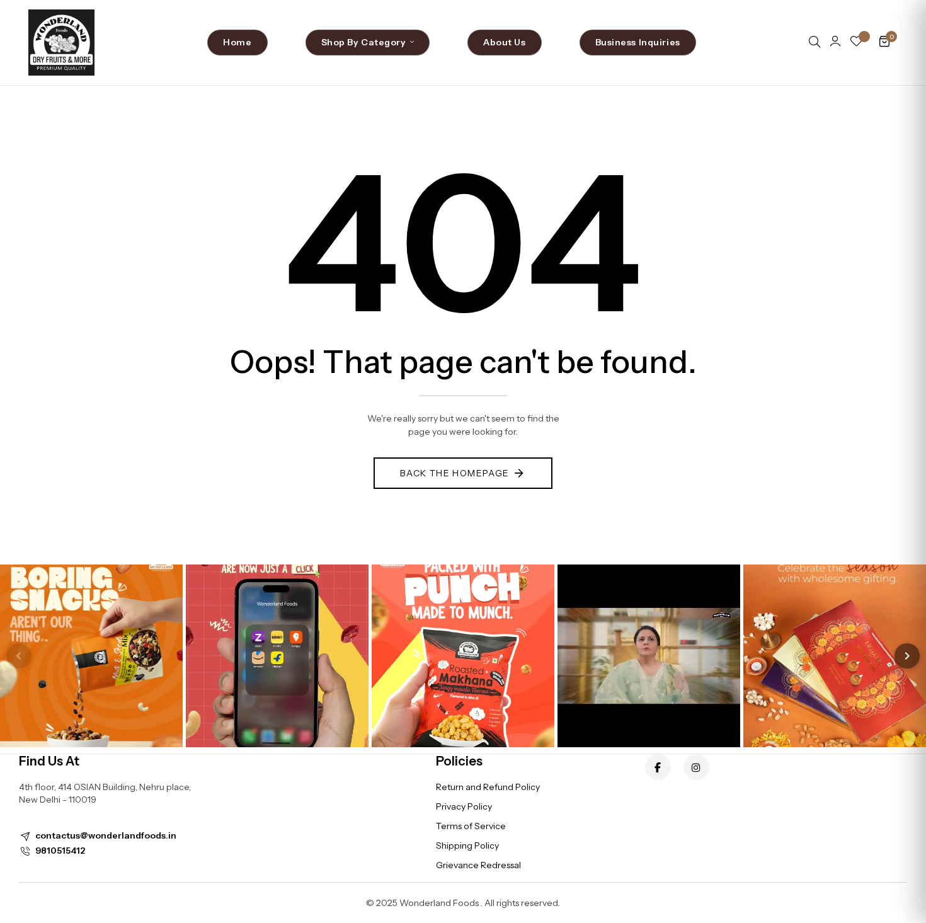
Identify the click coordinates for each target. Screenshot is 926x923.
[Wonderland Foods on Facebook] (658, 767)
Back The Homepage (455, 473)
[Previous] (18, 655)
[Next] (907, 655)
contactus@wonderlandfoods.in (105, 835)
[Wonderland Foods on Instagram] (696, 767)
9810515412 (60, 850)
